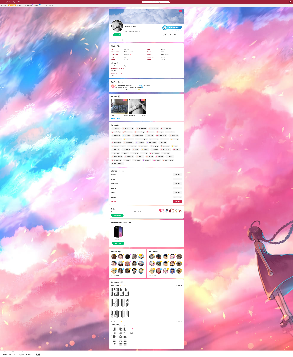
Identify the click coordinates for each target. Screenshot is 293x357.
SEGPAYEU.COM (39, 351)
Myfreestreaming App (48, 5)
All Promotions (28, 5)
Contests (36, 5)
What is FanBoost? (177, 31)
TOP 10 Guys (139, 85)
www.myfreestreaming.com (20, 351)
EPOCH (32, 351)
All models (4, 5)
